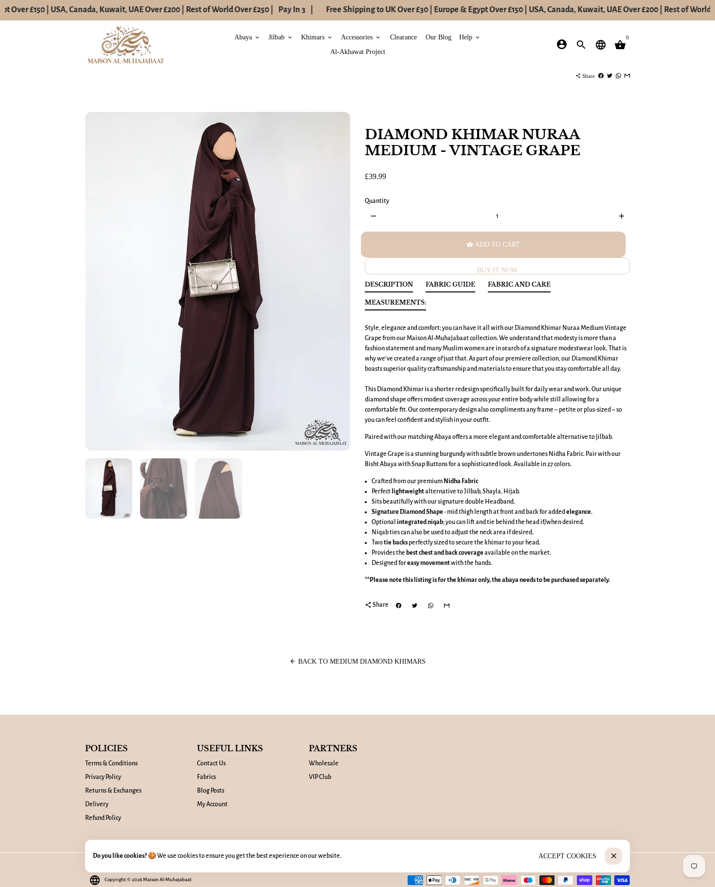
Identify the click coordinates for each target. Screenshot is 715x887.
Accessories (361, 36)
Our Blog (438, 36)
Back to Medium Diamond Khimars (357, 661)
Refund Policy (103, 818)
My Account (212, 804)
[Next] (337, 281)
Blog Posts (210, 790)
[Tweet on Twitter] (609, 76)
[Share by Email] (627, 76)
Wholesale (324, 763)
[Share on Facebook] (601, 76)
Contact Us (211, 763)
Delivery (96, 804)
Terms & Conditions (111, 763)
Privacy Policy (103, 777)
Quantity (377, 201)
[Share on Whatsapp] (618, 76)
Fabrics (206, 777)
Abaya (247, 36)
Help (470, 36)
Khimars (317, 36)
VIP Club (320, 777)
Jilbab (280, 36)
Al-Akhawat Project (357, 51)
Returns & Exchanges (113, 790)
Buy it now (497, 270)
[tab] (389, 286)
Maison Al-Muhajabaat (167, 879)
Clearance (403, 36)
